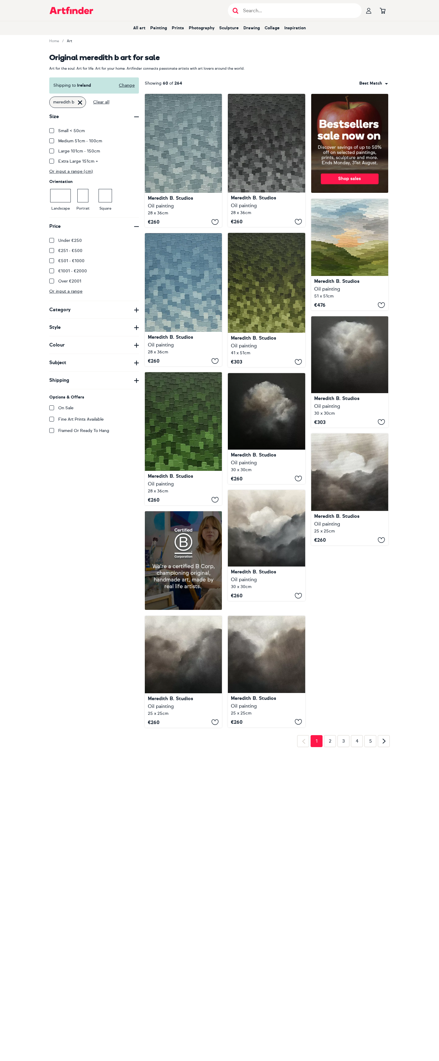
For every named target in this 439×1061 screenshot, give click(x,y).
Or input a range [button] (65, 291)
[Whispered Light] (349, 372)
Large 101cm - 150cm (79, 151)
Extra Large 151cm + (78, 161)
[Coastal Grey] (183, 160)
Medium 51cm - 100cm (80, 140)
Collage (272, 27)
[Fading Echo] (349, 489)
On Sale (65, 407)
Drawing (251, 27)
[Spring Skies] (183, 299)
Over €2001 (69, 281)
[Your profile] (368, 10)
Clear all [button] (101, 102)
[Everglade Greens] (183, 438)
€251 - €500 (70, 250)
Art (69, 41)
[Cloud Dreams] (266, 671)
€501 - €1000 (71, 260)
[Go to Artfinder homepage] (71, 10)
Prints (178, 27)
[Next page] (384, 741)
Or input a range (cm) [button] (71, 171)
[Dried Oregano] (266, 300)
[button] (373, 83)
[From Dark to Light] (266, 545)
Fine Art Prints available (81, 419)
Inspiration (295, 27)
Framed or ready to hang (83, 430)
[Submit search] (235, 10)
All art (139, 27)
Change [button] (127, 85)
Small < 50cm (71, 130)
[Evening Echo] (266, 428)
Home (54, 41)
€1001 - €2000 (72, 271)
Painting (158, 27)
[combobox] (373, 83)
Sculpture (229, 27)
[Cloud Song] (183, 671)
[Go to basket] (382, 10)
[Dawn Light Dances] (349, 254)
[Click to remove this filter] (80, 102)
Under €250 (70, 240)
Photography (201, 27)
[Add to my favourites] (215, 222)
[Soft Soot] (266, 160)
